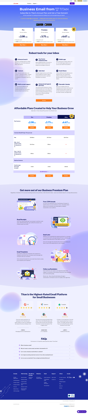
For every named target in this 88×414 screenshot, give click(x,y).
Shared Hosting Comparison (23, 389)
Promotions (61, 379)
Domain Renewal (16, 380)
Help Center (54, 377)
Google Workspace (46, 383)
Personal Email (46, 385)
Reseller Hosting (24, 379)
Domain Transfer (16, 382)
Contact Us (54, 379)
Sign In (72, 3)
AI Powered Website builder (39, 378)
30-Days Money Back (24, 384)
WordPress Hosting (31, 378)
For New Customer (62, 377)
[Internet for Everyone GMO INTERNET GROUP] (80, 1)
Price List (15, 386)
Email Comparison (47, 377)
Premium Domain (16, 384)
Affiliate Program (62, 381)
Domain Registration (15, 378)
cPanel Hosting (23, 381)
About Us (61, 385)
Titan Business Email (46, 380)
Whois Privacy (15, 388)
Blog (60, 383)
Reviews (60, 387)
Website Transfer (24, 386)
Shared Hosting (23, 377)
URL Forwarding (16, 390)
